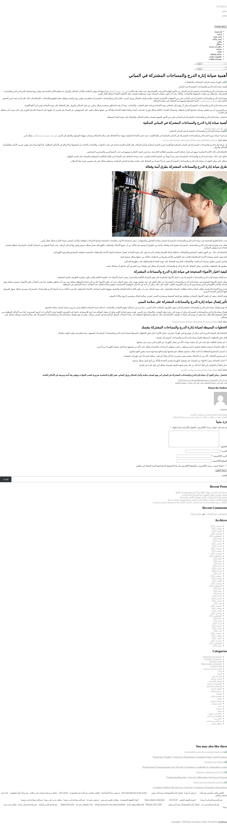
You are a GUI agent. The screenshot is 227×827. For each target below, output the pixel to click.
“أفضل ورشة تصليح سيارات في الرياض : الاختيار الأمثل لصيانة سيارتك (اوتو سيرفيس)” (190, 502)
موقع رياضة (216, 723)
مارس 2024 (216, 568)
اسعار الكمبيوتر (215, 681)
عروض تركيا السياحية (110, 793)
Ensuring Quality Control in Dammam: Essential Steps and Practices (190, 757)
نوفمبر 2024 (216, 551)
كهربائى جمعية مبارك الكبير (45, 135)
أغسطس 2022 (215, 616)
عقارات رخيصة (215, 713)
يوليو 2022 (217, 618)
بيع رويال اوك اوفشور (19, 793)
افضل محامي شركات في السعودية (84, 793)
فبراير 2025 (217, 546)
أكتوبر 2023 (217, 581)
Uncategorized (216, 666)
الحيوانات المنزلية (214, 686)
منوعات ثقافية (215, 59)
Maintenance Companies (208, 380)
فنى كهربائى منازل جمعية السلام (189, 383)
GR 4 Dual (63, 793)
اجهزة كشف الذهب (187, 800)
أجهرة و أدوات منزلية (213, 669)
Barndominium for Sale (221, 738)
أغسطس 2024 (215, 556)
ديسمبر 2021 (216, 633)
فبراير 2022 (217, 628)
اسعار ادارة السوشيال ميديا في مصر (167, 793)
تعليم (219, 41)
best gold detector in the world (134, 793)
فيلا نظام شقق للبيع (135, 804)
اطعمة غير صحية (214, 683)
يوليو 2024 (217, 558)
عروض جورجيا (93, 800)
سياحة (219, 49)
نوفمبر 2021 (216, 635)
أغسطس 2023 (215, 586)
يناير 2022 (217, 630)
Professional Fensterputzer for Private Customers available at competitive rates (185, 767)
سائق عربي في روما (53, 800)
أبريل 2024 (217, 566)
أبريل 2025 (217, 541)
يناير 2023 (217, 603)
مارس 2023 (216, 598)
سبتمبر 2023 (216, 583)
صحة (219, 51)
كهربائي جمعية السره (208, 101)
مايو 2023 (218, 593)
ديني (220, 706)
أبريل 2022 (217, 623)
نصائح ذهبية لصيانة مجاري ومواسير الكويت (199, 370)
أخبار (220, 671)
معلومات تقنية (215, 56)
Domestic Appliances (213, 659)
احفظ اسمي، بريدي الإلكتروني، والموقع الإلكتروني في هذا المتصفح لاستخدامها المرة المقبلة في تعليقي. (179, 466)
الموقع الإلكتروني (219, 461)
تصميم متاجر (216, 696)
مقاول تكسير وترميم (110, 800)
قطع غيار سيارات (214, 716)
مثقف (224, 11)
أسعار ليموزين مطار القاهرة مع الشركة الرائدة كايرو (204, 495)
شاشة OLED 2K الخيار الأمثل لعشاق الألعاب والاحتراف (203, 497)
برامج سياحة (216, 691)
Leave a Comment (190, 380)
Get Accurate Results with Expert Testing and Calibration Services (189, 140)
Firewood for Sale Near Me (6, 738)
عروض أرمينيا (190, 793)
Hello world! (195, 514)
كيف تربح (218, 718)
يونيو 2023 (217, 591)
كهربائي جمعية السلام (118, 91)
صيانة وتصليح (216, 54)
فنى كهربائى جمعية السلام (215, 383)
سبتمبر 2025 (216, 533)
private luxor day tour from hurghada (110, 804)
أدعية (219, 34)
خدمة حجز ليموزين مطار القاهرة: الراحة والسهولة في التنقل (201, 492)
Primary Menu (220, 27)
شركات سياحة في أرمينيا (211, 800)
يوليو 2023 (217, 588)
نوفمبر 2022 (216, 608)
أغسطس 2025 (215, 536)
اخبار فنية (217, 36)
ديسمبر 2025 (216, 526)
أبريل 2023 (217, 596)
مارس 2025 (216, 543)
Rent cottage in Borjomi (154, 800)
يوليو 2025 (217, 538)
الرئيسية (218, 31)
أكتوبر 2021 (217, 638)
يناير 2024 (217, 573)
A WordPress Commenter (216, 514)
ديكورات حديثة (215, 46)
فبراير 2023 (217, 601)
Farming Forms (215, 661)
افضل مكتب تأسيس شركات (211, 793)
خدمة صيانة (217, 703)
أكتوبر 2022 (217, 611)
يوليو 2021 (217, 645)
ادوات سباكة (216, 678)
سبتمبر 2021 (216, 640)
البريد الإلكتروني (219, 456)
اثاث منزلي (217, 676)
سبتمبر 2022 (216, 613)
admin (223, 409)
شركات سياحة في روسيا (74, 800)
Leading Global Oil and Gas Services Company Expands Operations (190, 787)
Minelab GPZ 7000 (154, 804)
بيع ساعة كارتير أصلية (48, 804)
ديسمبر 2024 (216, 548)
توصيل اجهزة (216, 701)
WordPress (222, 822)
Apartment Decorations (212, 657)
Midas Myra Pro (67, 804)
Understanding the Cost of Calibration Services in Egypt (196, 777)
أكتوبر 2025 (217, 531)
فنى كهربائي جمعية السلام (215, 128)
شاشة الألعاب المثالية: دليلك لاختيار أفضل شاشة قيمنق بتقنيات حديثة (197, 500)
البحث (224, 475)
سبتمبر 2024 (216, 553)
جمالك (219, 44)
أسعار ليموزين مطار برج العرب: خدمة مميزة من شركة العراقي (199, 417)
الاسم (224, 451)
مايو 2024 (218, 563)
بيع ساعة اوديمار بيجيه (27, 804)
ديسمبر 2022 (216, 606)
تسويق (219, 693)
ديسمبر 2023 (216, 576)
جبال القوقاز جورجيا (84, 804)
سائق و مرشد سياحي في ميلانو (43, 793)
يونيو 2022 (217, 621)
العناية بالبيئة (216, 688)
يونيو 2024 (217, 561)
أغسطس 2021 (215, 643)
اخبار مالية (217, 39)
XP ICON (173, 800)
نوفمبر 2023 (216, 578)
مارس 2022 (216, 626)
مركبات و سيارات (214, 721)
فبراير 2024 (217, 571)
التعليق (223, 446)
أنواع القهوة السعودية (129, 800)
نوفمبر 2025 (216, 528)
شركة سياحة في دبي (210, 804)
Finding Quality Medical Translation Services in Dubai (194, 322)
